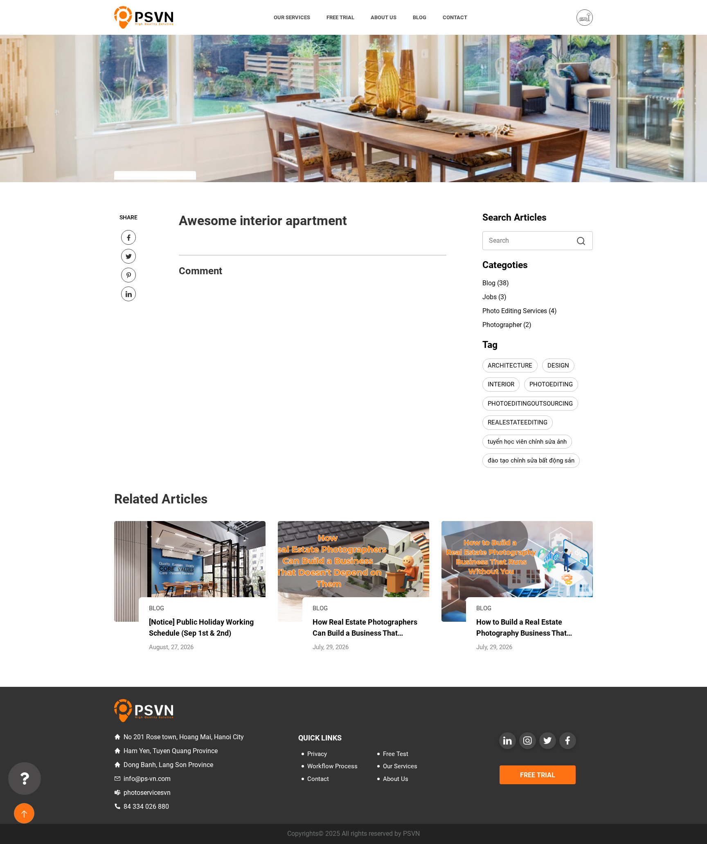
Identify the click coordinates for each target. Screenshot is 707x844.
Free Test (395, 754)
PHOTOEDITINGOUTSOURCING (530, 403)
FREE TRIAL (537, 775)
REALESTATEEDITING (517, 422)
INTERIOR (501, 384)
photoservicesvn (147, 793)
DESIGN (558, 365)
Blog (419, 17)
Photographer (502, 325)
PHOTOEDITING (551, 384)
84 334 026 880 (146, 806)
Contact (455, 17)
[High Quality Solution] (143, 17)
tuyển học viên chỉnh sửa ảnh (527, 441)
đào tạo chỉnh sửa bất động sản (531, 460)
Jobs (489, 297)
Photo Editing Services (514, 311)
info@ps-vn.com (147, 779)
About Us (383, 17)
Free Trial (340, 17)
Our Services (292, 17)
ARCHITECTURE (510, 365)
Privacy (317, 754)
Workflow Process (332, 766)
